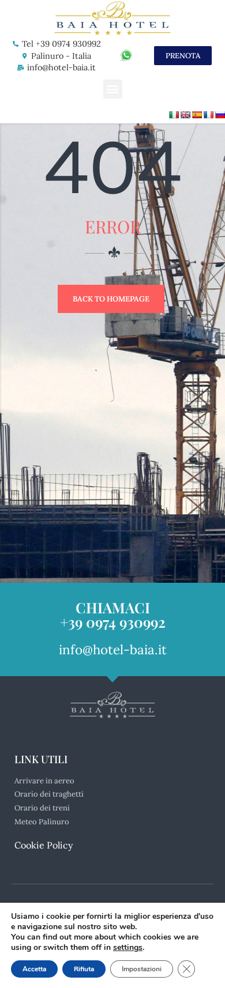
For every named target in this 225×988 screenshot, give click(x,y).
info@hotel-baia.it (61, 67)
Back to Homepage (111, 299)
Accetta (34, 969)
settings (127, 947)
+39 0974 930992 (113, 621)
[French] (208, 114)
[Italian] (173, 114)
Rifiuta (84, 969)
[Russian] (220, 114)
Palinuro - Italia (61, 56)
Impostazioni (142, 969)
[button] (112, 89)
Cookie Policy (43, 845)
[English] (185, 114)
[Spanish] (197, 114)
